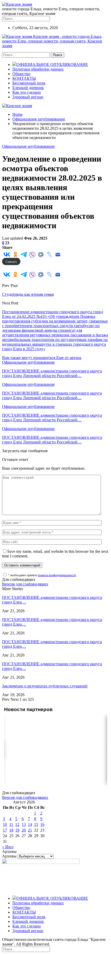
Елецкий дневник (28, 87)
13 (24, 824)
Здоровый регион (27, 97)
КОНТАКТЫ (24, 78)
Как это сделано (26, 92)
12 (17, 824)
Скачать (11, 262)
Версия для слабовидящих (25, 584)
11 (11, 824)
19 (17, 830)
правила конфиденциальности (57, 575)
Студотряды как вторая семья (28, 294)
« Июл (7, 847)
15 (36, 824)
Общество (21, 74)
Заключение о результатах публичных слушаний (45, 686)
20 (24, 830)
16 (42, 824)
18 (11, 830)
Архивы (9, 856)
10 (5, 824)
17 (5, 830)
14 (30, 824)
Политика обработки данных (38, 69)
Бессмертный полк (28, 83)
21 (30, 830)
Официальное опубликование (28, 146)
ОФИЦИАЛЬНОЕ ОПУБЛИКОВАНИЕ (52, 64)
